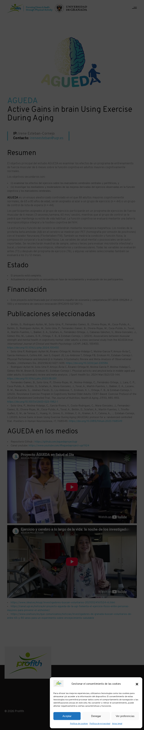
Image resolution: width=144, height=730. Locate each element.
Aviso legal (117, 723)
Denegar (96, 716)
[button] (137, 684)
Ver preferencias (125, 716)
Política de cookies (79, 723)
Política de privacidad (100, 723)
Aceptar (67, 716)
